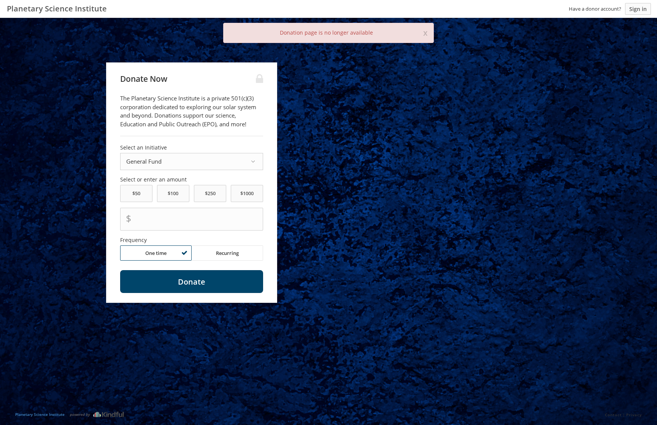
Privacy (634, 414)
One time (156, 253)
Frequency (133, 240)
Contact (613, 414)
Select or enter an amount (153, 179)
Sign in (638, 9)
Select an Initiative (143, 147)
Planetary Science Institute (40, 414)
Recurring (227, 253)
